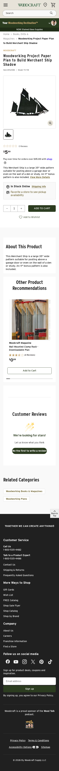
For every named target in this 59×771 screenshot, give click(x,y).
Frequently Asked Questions (18, 575)
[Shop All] (5, 5)
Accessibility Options (20, 747)
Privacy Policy (45, 695)
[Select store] (46, 4)
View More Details (40, 177)
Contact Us (9, 564)
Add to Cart (29, 370)
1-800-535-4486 (12, 558)
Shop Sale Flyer (11, 605)
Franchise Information (15, 641)
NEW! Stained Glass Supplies (29, 29)
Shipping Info (39, 186)
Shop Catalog (10, 611)
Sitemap (45, 747)
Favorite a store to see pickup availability (28, 193)
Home (6, 34)
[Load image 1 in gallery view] (8, 134)
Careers (7, 636)
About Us (8, 630)
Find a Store (10, 646)
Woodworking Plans (16, 499)
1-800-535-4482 (12, 549)
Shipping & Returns (13, 570)
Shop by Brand (11, 616)
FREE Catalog (10, 600)
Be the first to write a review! (29, 450)
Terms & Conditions (38, 740)
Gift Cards (8, 589)
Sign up (29, 688)
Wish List (8, 595)
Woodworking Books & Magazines (24, 491)
